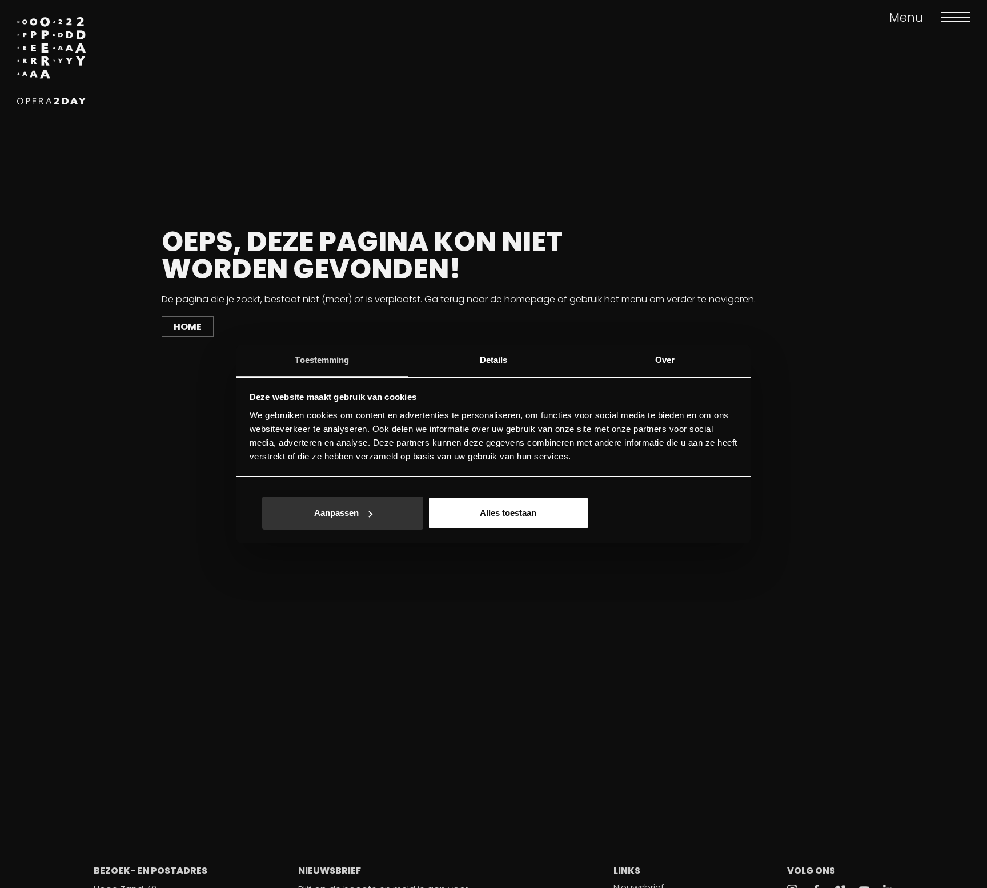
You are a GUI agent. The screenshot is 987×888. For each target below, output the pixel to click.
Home (188, 326)
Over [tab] (665, 360)
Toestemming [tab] (322, 360)
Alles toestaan (508, 513)
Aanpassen (336, 513)
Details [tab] (494, 360)
